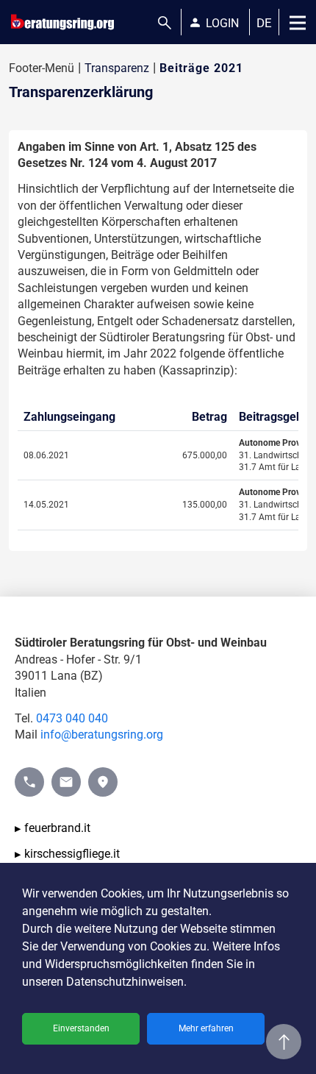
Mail (62, 775)
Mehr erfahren (206, 1028)
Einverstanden (81, 1028)
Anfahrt (103, 775)
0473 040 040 (72, 718)
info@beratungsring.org (101, 735)
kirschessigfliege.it (72, 854)
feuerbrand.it (57, 828)
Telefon (29, 775)
